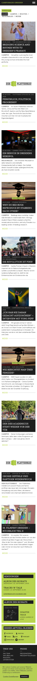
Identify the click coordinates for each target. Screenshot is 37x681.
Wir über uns (8, 655)
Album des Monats (15, 581)
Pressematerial (26, 653)
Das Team (6, 653)
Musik (18, 16)
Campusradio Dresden (12, 3)
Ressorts (6, 658)
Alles (4, 14)
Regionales (7, 16)
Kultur (23, 14)
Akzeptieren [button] (24, 676)
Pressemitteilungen (28, 655)
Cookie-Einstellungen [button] (10, 676)
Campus (13, 14)
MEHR (5, 66)
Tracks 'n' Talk (13, 587)
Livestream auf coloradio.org (15, 594)
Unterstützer (8, 660)
